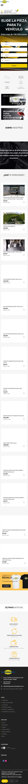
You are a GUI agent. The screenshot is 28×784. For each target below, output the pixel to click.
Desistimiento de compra (8, 711)
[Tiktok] (8, 761)
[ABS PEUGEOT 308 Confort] (14, 436)
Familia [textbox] (7, 55)
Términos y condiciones (8, 709)
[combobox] (14, 44)
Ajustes (11, 781)
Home (3, 722)
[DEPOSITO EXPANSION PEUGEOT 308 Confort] (14, 382)
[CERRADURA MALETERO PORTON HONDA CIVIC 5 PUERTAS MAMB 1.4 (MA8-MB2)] (14, 191)
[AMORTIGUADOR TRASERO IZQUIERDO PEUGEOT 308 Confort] (14, 552)
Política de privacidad (7, 702)
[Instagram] (6, 761)
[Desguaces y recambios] (8, 1)
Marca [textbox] (6, 44)
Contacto (4, 734)
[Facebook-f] (3, 761)
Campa (4, 727)
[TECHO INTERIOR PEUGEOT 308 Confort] (14, 300)
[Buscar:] (12, 13)
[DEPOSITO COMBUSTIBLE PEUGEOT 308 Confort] (14, 354)
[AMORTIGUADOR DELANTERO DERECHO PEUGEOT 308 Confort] (14, 464)
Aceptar (4, 781)
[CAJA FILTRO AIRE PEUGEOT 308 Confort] (14, 327)
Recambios (5, 725)
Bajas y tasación (6, 731)
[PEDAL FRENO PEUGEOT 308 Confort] (14, 245)
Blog (3, 736)
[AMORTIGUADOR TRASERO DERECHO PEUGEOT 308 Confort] (14, 523)
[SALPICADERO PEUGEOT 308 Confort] (14, 272)
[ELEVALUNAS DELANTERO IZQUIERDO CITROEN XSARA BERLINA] (14, 218)
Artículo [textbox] (7, 60)
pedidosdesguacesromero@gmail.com (13, 686)
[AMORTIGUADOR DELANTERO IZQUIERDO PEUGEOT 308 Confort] (14, 491)
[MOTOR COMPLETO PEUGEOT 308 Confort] (14, 409)
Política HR (5, 700)
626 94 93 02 (7, 12)
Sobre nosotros (6, 729)
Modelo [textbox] (7, 49)
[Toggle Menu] (2, 5)
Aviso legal (4, 705)
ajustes (20, 777)
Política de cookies (6, 707)
